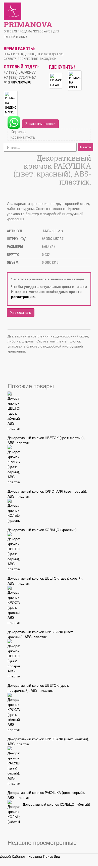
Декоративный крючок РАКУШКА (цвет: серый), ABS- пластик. (46, 795)
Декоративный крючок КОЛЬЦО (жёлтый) (56, 804)
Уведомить (20, 312)
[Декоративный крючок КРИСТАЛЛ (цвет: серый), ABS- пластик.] (14, 464)
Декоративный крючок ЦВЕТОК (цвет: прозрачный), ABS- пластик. (38, 688)
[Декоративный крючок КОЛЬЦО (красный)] (14, 511)
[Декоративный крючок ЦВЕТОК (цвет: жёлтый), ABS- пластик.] (14, 411)
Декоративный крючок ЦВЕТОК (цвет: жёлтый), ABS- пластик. (46, 440)
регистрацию (23, 296)
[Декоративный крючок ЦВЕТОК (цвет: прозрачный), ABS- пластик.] (14, 658)
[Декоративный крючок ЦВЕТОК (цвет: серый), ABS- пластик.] (14, 551)
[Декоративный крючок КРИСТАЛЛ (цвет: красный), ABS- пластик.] (14, 605)
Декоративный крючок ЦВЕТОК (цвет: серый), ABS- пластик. (45, 581)
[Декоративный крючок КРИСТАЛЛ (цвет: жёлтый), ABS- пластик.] (14, 712)
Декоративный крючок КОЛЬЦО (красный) (42, 529)
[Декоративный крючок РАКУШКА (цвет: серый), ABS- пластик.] (14, 766)
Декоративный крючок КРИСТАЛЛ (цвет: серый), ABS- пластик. (47, 494)
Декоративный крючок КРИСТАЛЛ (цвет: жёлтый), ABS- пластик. (48, 741)
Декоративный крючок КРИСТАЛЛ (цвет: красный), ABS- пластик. (41, 634)
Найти (85, 147)
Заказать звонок (40, 123)
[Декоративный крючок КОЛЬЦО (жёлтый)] (14, 812)
